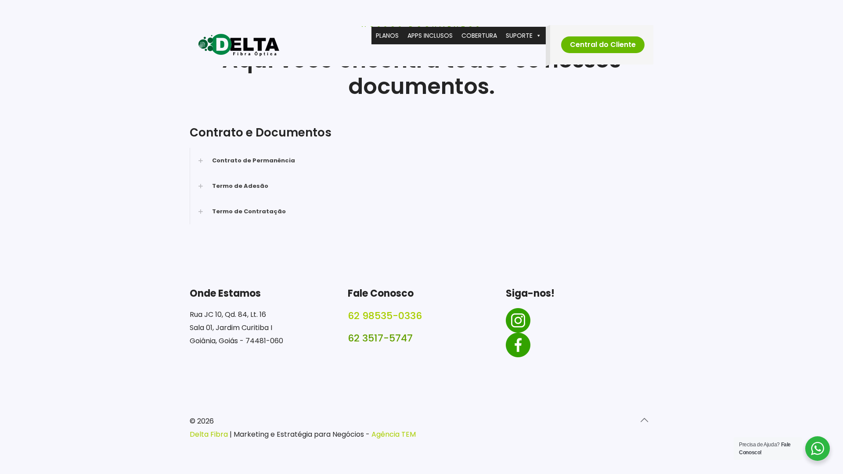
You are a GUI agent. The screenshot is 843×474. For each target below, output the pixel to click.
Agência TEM (393, 434)
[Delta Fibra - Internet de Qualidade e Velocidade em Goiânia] (238, 46)
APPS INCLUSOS (430, 35)
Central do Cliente (603, 45)
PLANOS (387, 35)
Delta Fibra (210, 434)
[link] (421, 160)
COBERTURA (479, 35)
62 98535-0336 (385, 316)
